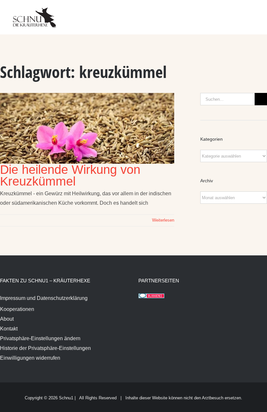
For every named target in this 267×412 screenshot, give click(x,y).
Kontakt (9, 328)
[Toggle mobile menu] (254, 13)
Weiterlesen (163, 220)
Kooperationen (17, 309)
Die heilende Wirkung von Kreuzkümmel (70, 175)
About (7, 319)
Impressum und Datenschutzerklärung (44, 298)
